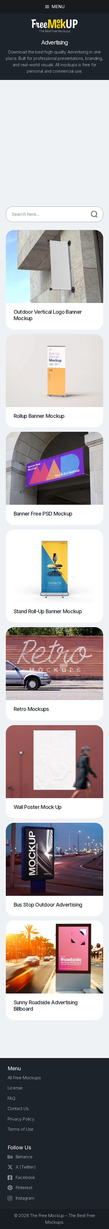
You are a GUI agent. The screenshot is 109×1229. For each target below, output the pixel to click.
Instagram (25, 1198)
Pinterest (24, 1187)
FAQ (11, 1098)
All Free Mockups (24, 1077)
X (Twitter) (26, 1167)
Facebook (25, 1177)
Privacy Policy (21, 1119)
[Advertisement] (54, 143)
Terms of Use (21, 1129)
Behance (24, 1157)
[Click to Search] (94, 214)
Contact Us (18, 1108)
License (15, 1088)
